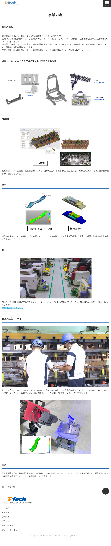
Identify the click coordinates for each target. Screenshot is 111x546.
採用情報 (6, 521)
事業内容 (6, 513)
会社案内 (6, 508)
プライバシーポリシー (12, 530)
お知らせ (6, 517)
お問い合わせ (8, 526)
